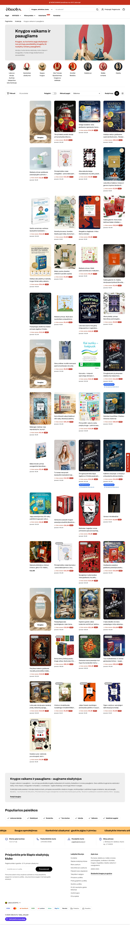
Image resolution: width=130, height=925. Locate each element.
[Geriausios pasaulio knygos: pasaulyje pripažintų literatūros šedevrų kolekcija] (65, 505)
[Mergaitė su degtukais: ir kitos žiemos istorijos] (89, 212)
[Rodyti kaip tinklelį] (116, 93)
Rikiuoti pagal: (65, 93)
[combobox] (64, 9)
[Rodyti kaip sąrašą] (122, 93)
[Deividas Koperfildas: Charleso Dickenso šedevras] (114, 403)
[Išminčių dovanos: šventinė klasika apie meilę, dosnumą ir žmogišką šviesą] (65, 212)
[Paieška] (97, 9)
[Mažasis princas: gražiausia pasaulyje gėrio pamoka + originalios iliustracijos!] (40, 158)
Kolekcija (18, 21)
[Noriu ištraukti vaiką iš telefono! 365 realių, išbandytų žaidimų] (65, 403)
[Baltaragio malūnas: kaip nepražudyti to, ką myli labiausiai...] (40, 408)
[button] (128, 462)
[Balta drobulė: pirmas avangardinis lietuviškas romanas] (40, 450)
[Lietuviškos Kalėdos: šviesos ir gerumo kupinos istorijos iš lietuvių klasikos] (114, 164)
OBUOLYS (14, 915)
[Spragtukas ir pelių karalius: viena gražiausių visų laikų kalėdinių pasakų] (89, 557)
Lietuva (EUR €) (13, 903)
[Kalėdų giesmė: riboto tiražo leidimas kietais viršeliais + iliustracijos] (114, 206)
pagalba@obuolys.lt (78, 842)
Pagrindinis (8, 21)
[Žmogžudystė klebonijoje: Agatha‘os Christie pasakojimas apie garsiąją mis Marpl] (89, 455)
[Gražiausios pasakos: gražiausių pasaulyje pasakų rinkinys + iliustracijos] (114, 552)
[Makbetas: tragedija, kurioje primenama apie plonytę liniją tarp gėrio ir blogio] (89, 509)
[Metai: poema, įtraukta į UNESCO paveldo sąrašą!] (65, 256)
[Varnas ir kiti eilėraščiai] (114, 503)
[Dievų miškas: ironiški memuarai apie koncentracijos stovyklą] (65, 350)
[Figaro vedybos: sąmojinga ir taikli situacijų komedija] (114, 692)
